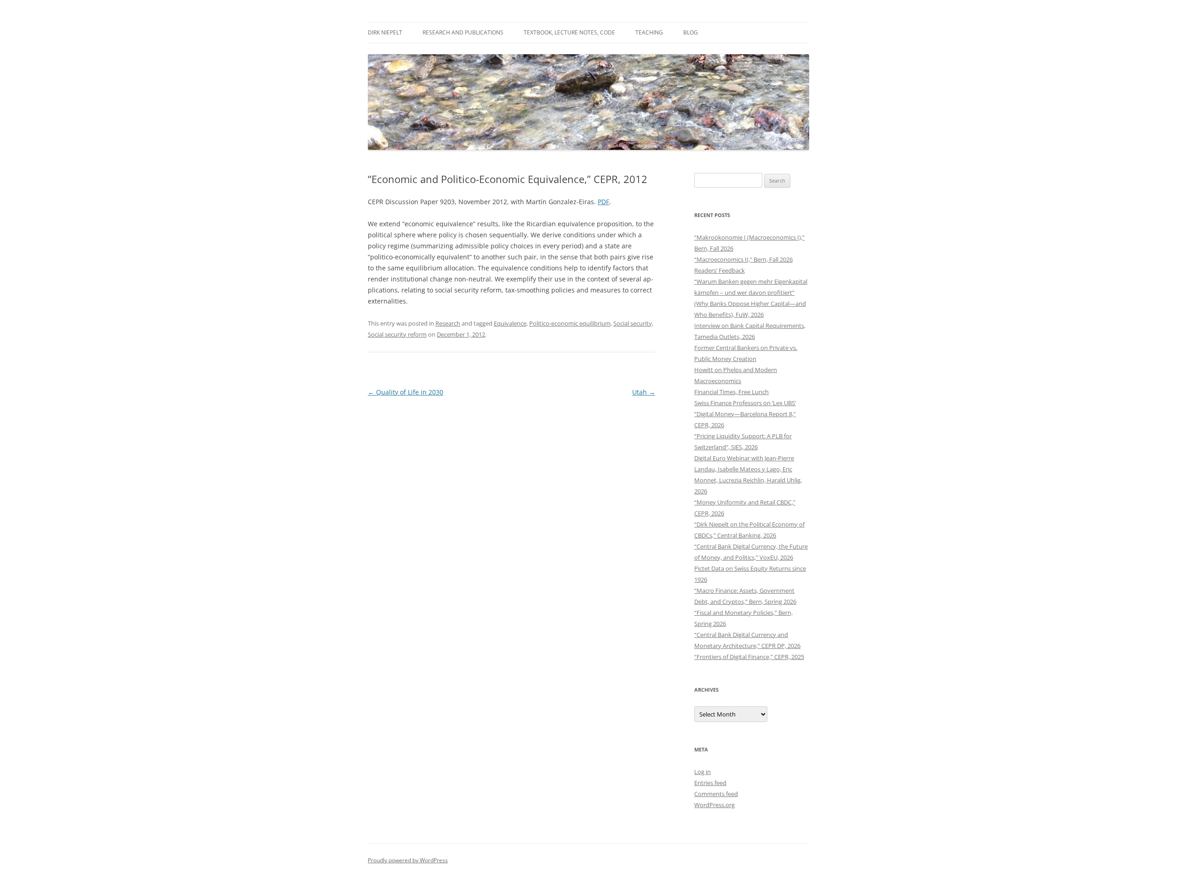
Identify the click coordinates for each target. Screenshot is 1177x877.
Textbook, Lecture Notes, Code (569, 32)
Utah (643, 392)
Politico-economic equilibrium (570, 323)
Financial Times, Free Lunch (731, 392)
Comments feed (716, 794)
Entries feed (710, 783)
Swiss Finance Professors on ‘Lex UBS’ (745, 403)
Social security (632, 323)
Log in (702, 772)
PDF (603, 201)
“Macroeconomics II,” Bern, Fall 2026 (743, 259)
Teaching (649, 32)
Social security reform (397, 334)
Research (447, 323)
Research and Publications (463, 32)
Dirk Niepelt (385, 32)
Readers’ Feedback (719, 270)
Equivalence (510, 323)
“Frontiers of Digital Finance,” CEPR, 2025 (749, 657)
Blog (690, 32)
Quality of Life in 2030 (405, 392)
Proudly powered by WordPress (408, 860)
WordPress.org (714, 805)
